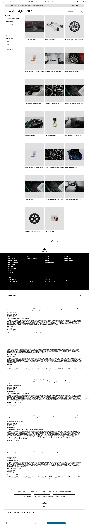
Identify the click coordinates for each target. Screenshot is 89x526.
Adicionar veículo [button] (75, 5)
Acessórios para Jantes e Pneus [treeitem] (11, 27)
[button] (82, 11)
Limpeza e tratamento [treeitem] (9, 21)
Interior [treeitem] (7, 32)
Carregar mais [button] (54, 240)
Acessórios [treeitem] (7, 15)
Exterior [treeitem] (7, 41)
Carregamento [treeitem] (8, 35)
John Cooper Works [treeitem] (9, 38)
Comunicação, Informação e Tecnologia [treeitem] (12, 18)
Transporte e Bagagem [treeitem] (10, 24)
